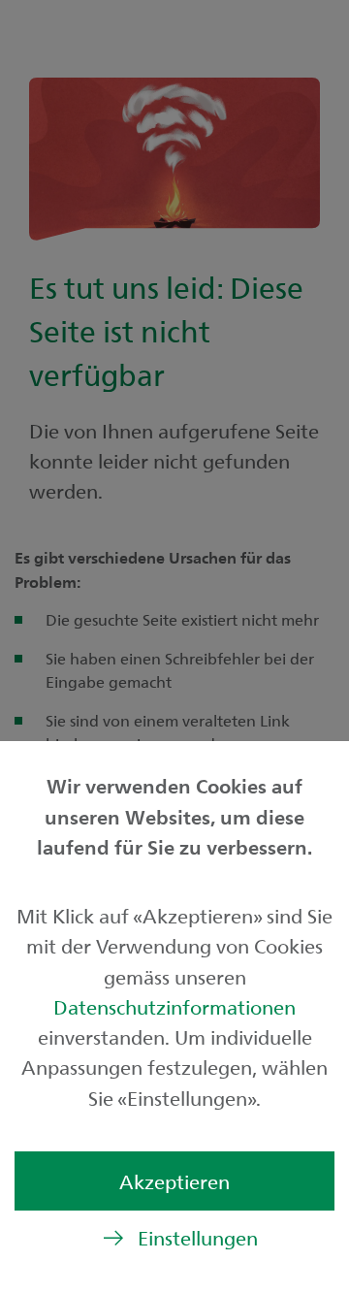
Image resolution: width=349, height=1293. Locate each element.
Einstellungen (198, 1237)
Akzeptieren (174, 1181)
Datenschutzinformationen (174, 1006)
